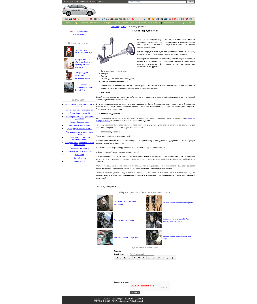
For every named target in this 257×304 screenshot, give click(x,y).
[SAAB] (157, 20)
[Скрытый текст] (159, 257)
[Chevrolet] (79, 20)
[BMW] (70, 20)
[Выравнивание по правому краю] (143, 257)
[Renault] (153, 20)
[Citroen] (74, 20)
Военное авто (79, 161)
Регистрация (117, 299)
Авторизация (80, 34)
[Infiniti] (108, 20)
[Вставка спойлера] (172, 257)
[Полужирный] (117, 257)
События (69, 23)
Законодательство (184, 23)
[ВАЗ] (191, 20)
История (107, 23)
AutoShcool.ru (121, 301)
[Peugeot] (145, 20)
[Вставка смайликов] (148, 257)
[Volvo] (182, 20)
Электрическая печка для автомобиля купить (79, 138)
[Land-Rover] (116, 20)
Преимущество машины (79, 148)
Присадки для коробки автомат (79, 129)
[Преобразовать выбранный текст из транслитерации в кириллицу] (168, 257)
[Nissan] (137, 20)
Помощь (97, 299)
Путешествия (96, 23)
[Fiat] (91, 20)
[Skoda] (162, 20)
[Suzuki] (170, 20)
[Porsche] (149, 20)
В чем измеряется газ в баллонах (79, 151)
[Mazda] (128, 20)
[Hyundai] (103, 20)
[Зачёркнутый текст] (129, 257)
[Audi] (66, 20)
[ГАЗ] (186, 20)
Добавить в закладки (87, 2)
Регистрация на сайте (79, 31)
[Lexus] (120, 20)
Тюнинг (133, 23)
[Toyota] (174, 20)
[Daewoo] (83, 20)
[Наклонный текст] (121, 257)
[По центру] (139, 257)
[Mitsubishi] (133, 20)
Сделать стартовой (70, 2)
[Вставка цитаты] (163, 257)
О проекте (139, 299)
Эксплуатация (154, 23)
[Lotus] (124, 20)
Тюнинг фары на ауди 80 (80, 113)
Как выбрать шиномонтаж (79, 125)
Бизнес (117, 23)
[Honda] (99, 20)
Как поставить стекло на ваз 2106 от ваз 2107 (80, 106)
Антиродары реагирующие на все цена (79, 133)
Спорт (125, 23)
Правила (106, 299)
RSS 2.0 (100, 2)
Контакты (129, 299)
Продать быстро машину (80, 122)
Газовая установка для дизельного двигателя (79, 118)
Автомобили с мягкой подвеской (79, 110)
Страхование (168, 23)
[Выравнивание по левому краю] (134, 257)
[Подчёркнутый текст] (125, 257)
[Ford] (95, 20)
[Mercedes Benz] (87, 20)
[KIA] (112, 20)
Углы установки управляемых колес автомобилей (79, 144)
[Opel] (141, 20)
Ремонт (142, 23)
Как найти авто (80, 158)
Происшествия (81, 23)
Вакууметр (79, 155)
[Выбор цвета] (154, 257)
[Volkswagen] (178, 20)
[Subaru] (166, 20)
